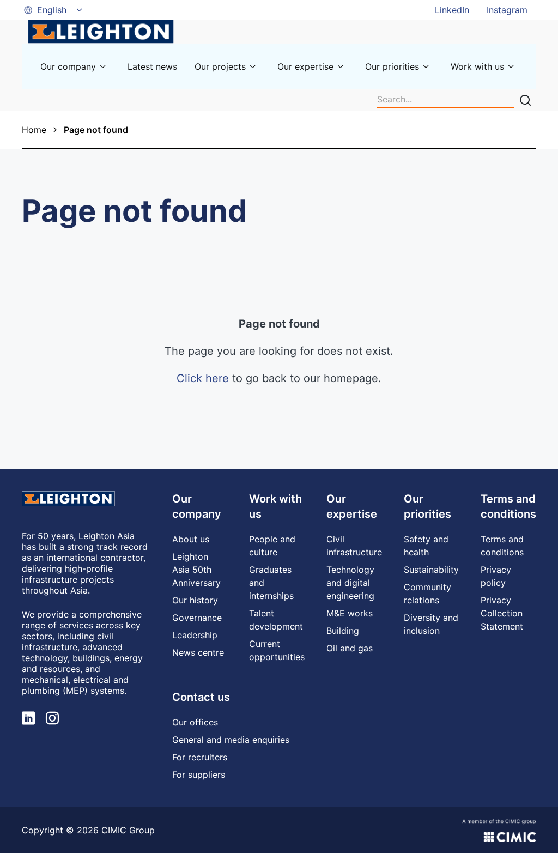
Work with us (477, 66)
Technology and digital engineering (350, 582)
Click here (203, 378)
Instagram (507, 9)
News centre (198, 652)
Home (34, 129)
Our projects (220, 66)
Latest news (152, 66)
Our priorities (392, 66)
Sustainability (431, 569)
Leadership (194, 635)
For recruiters (199, 757)
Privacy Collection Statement (502, 613)
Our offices (195, 722)
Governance (197, 617)
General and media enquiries (230, 739)
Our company (68, 66)
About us (190, 539)
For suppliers (198, 774)
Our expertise (305, 66)
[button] (54, 9)
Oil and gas (349, 648)
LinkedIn (452, 9)
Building (342, 630)
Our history (195, 600)
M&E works (349, 613)
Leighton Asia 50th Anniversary (196, 569)
